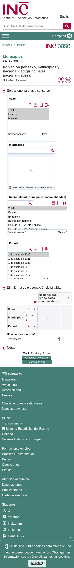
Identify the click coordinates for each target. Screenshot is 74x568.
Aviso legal (10, 384)
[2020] (28, 263)
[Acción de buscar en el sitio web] (67, 26)
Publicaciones (12, 490)
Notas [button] (11, 347)
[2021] (28, 259)
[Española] (37, 212)
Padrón (21, 44)
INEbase (7, 44)
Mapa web (9, 379)
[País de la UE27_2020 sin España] (37, 229)
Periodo (14, 243)
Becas (6, 459)
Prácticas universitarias (18, 454)
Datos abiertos (12, 484)
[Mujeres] (28, 118)
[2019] (28, 267)
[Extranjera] (37, 217)
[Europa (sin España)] (37, 221)
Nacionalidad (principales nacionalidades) (37, 196)
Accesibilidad (11, 390)
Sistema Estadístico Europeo (22, 439)
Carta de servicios (14, 495)
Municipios (16, 144)
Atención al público (15, 479)
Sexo (12, 98)
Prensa (7, 395)
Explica (7, 470)
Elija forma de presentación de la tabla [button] (34, 287)
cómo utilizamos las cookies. (50, 556)
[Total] (28, 110)
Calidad (7, 434)
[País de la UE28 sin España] (37, 225)
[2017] (28, 275)
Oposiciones (11, 464)
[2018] (28, 271)
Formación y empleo (16, 448)
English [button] (65, 16)
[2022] (28, 254)
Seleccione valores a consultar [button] (28, 90)
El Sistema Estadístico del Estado (25, 428)
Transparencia (12, 423)
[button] (61, 36)
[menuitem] (37, 186)
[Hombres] (28, 114)
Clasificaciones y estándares (22, 403)
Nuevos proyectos (14, 408)
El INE (6, 418)
